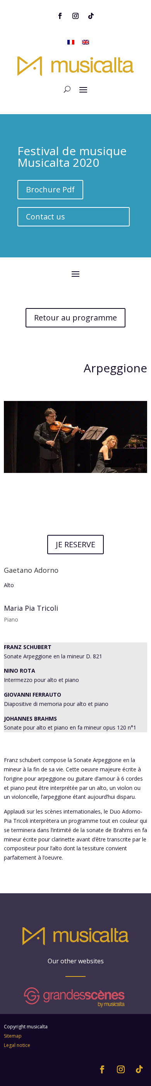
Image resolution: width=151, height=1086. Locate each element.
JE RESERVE (75, 544)
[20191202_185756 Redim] (76, 472)
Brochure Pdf (50, 189)
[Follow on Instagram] (75, 16)
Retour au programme (75, 317)
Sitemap (13, 1036)
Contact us (45, 216)
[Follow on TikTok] (91, 16)
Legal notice (17, 1045)
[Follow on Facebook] (60, 16)
